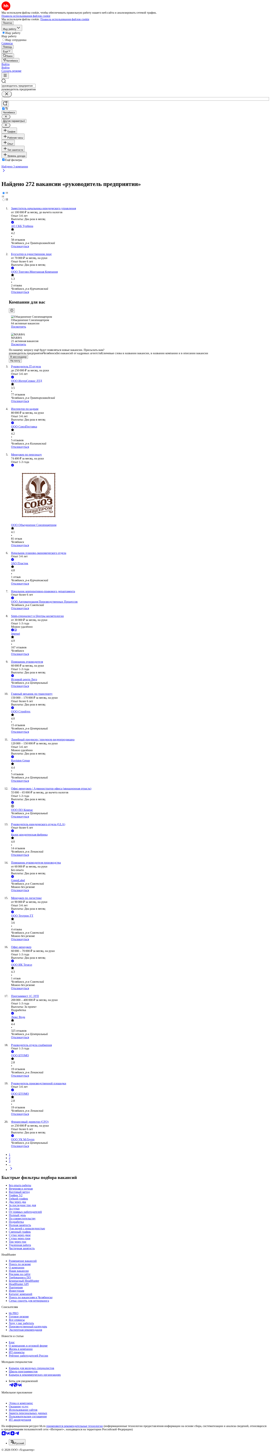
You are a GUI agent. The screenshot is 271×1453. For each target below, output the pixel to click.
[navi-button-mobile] (5, 76)
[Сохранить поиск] (5, 104)
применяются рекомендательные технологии (74, 1426)
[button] (5, 64)
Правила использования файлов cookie (64, 19)
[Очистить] (6, 94)
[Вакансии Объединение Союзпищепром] (139, 495)
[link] (7, 55)
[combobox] (18, 86)
